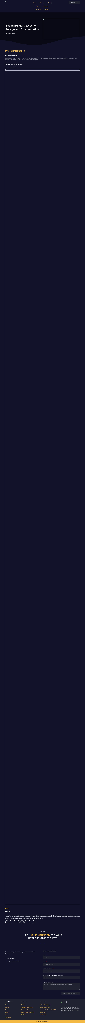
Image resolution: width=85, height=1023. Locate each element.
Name (45, 955)
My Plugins (38, 9)
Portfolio (50, 2)
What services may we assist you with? (53, 975)
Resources (45, 6)
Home (34, 2)
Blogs (37, 6)
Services (42, 2)
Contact (47, 9)
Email (44, 962)
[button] (6, 921)
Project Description (48, 982)
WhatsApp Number (48, 968)
